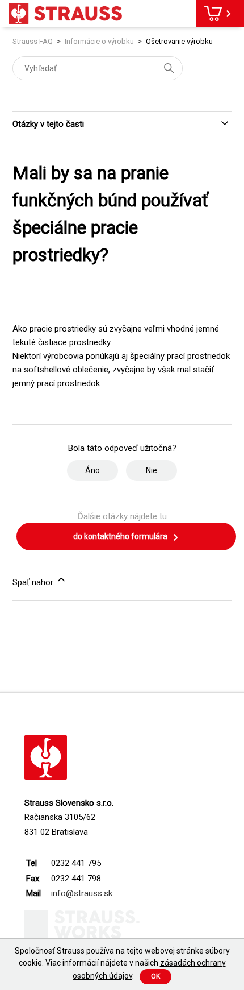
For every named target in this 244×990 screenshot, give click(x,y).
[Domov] (65, 13)
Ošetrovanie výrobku (179, 41)
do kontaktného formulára (121, 536)
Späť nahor (34, 582)
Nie (151, 470)
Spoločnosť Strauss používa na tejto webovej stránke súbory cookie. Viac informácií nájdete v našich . (122, 963)
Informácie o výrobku (99, 41)
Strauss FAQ (33, 41)
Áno (92, 470)
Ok (155, 976)
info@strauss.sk (81, 893)
